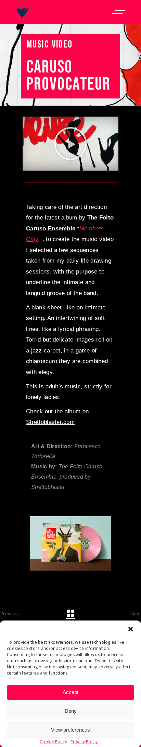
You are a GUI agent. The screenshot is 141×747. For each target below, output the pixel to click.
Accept (70, 692)
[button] (130, 629)
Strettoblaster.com (50, 422)
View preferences (70, 730)
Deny (71, 711)
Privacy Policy (84, 742)
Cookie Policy (53, 742)
